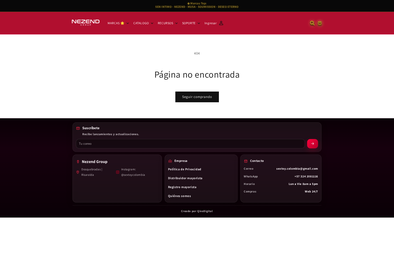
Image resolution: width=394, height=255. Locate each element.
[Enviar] (312, 143)
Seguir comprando (197, 97)
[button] (118, 23)
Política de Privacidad (184, 169)
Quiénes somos (179, 196)
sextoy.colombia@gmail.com (297, 169)
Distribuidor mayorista (185, 178)
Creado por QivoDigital (197, 211)
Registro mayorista (182, 187)
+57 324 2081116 (306, 176)
